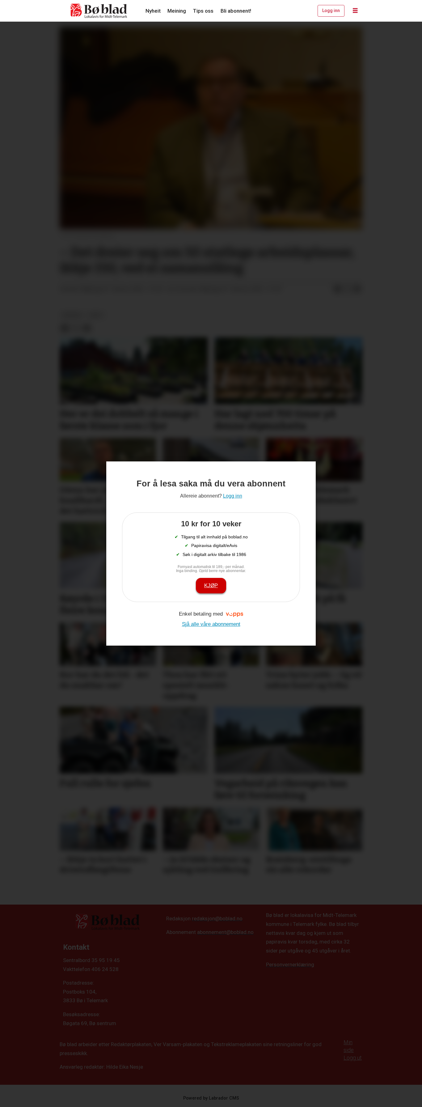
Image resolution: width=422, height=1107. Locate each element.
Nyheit (153, 11)
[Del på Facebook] (337, 289)
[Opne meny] (355, 10)
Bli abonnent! (236, 11)
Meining (176, 11)
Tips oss (203, 11)
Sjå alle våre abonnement (211, 624)
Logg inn (331, 10)
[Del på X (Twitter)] (347, 289)
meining (72, 314)
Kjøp (211, 585)
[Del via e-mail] (357, 289)
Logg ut (353, 1057)
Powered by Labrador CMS (211, 1098)
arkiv (96, 314)
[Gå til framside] (99, 10)
